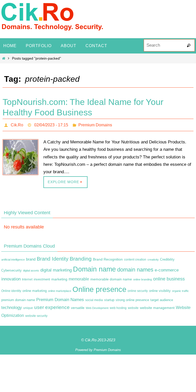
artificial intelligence (13, 258)
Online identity (11, 289)
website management (157, 306)
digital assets (31, 269)
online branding (142, 278)
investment (42, 278)
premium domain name (18, 298)
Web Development (97, 306)
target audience (161, 298)
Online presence (99, 287)
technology (11, 306)
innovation (11, 277)
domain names (135, 268)
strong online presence (132, 298)
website (133, 306)
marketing (59, 278)
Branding (81, 257)
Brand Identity (52, 257)
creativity (153, 258)
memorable (79, 277)
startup (109, 298)
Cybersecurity (11, 269)
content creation (135, 258)
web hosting (118, 306)
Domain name (94, 268)
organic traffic (180, 289)
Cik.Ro (17, 124)
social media (94, 298)
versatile (77, 306)
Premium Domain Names (60, 298)
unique (28, 306)
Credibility (167, 258)
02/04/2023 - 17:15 (51, 124)
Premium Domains (95, 124)
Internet (27, 278)
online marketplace (59, 289)
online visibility (160, 289)
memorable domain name (111, 278)
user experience (52, 306)
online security (138, 289)
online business (169, 277)
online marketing (34, 289)
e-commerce (167, 268)
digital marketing (56, 268)
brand (30, 258)
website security (36, 314)
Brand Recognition (108, 258)
